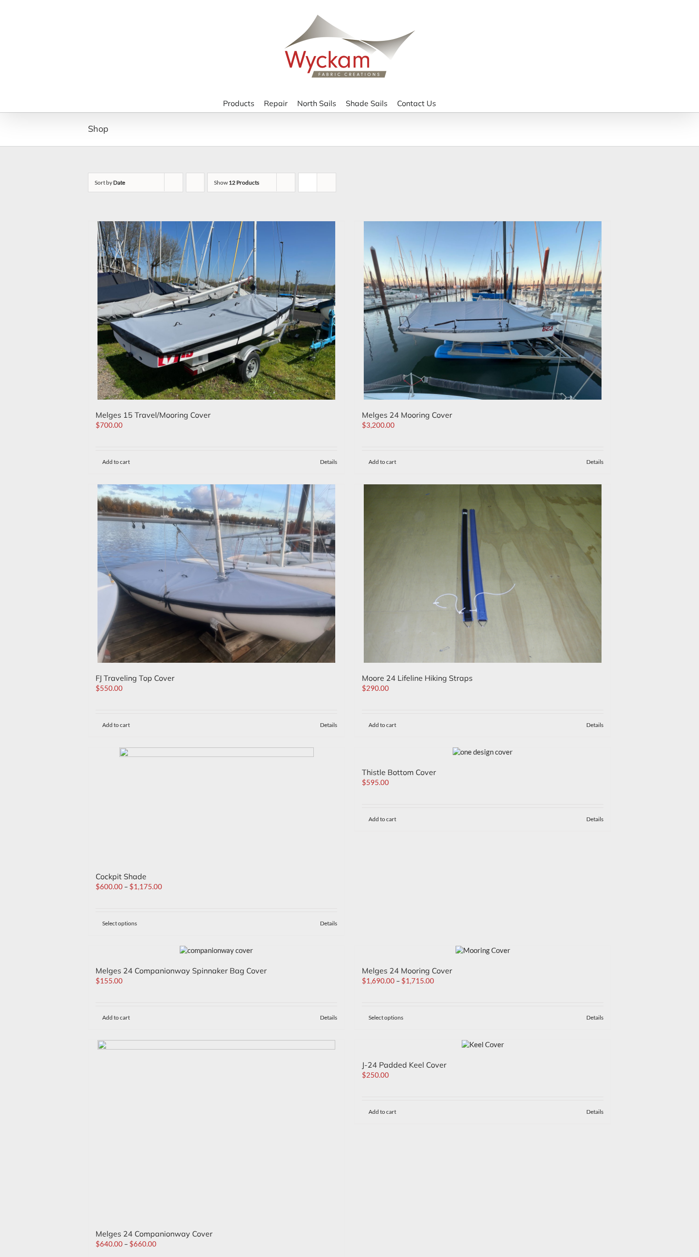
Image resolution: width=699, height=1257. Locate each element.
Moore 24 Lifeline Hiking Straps (417, 678)
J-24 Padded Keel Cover (404, 1065)
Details (328, 461)
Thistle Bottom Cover (399, 772)
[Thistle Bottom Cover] (483, 752)
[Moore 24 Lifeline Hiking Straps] (483, 573)
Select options (119, 923)
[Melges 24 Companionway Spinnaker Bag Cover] (216, 950)
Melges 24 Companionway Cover (154, 1233)
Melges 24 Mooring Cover (407, 415)
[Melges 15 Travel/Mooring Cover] (216, 310)
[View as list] (326, 182)
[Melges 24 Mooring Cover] (483, 310)
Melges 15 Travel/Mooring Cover (153, 415)
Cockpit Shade (121, 876)
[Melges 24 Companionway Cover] (216, 1129)
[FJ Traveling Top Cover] (216, 573)
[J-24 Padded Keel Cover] (483, 1045)
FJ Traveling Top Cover (135, 678)
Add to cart (116, 461)
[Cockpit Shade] (216, 804)
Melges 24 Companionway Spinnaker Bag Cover (181, 970)
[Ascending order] (195, 182)
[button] (463, 102)
